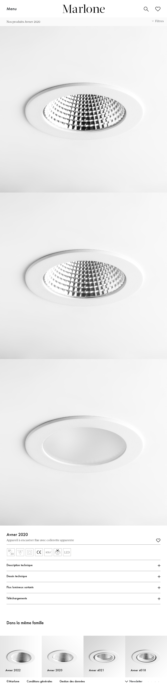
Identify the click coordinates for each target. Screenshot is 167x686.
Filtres (159, 21)
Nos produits (15, 21)
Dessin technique (17, 576)
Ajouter (158, 540)
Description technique (20, 565)
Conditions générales (39, 681)
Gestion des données (72, 681)
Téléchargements (17, 598)
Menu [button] (12, 9)
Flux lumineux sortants (20, 587)
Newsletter (135, 681)
